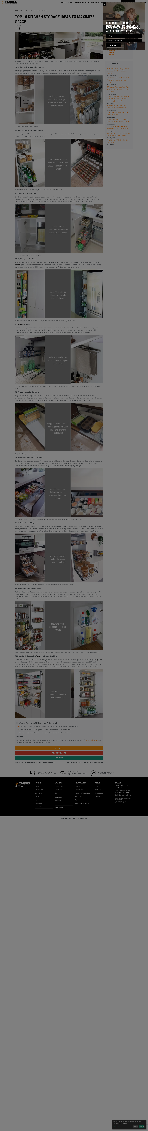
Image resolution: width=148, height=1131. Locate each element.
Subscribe (113, 45)
